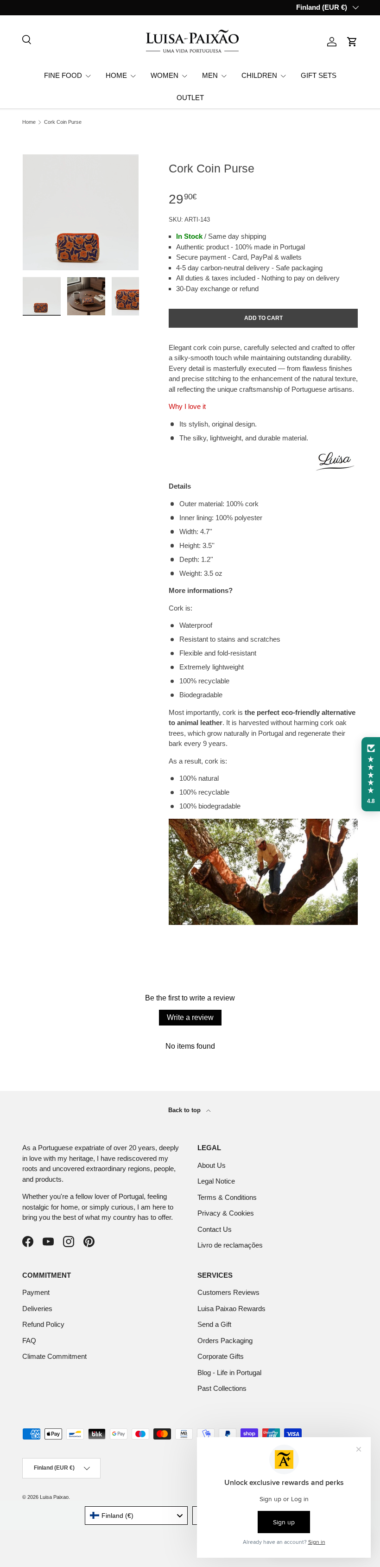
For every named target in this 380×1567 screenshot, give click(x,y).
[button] (352, 42)
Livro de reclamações (230, 1245)
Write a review (190, 1017)
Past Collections (222, 1388)
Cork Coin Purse (63, 122)
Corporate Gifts (220, 1356)
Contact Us (214, 1229)
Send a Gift (214, 1324)
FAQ (29, 1340)
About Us (211, 1165)
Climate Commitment (54, 1356)
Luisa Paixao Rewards (231, 1308)
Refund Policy (43, 1324)
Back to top (185, 1110)
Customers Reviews (228, 1292)
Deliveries (37, 1308)
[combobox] (136, 1515)
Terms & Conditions (227, 1197)
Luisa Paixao (54, 1497)
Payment (36, 1292)
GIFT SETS (318, 75)
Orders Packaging (225, 1340)
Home (29, 122)
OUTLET (190, 98)
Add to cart (263, 318)
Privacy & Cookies (225, 1213)
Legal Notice (216, 1181)
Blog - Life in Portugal (229, 1372)
